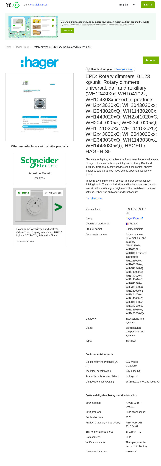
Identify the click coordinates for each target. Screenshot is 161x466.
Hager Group (22, 47)
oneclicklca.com (39, 4)
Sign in (148, 4)
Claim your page (124, 69)
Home (8, 47)
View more (97, 198)
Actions (150, 60)
